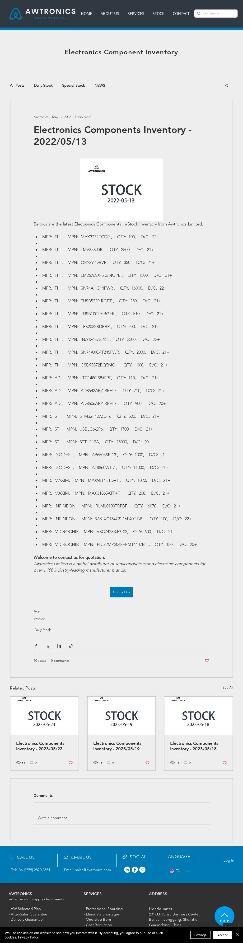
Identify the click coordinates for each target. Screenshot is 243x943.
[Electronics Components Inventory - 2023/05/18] (198, 716)
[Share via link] (71, 646)
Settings (200, 935)
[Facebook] (135, 870)
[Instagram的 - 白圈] (142, 870)
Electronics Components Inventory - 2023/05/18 (194, 746)
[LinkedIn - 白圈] (127, 870)
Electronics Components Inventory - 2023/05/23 (40, 746)
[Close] (237, 935)
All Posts (17, 85)
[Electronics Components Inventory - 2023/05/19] (122, 716)
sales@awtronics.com (93, 870)
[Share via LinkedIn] (59, 646)
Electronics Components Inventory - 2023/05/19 (117, 746)
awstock (40, 618)
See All (228, 687)
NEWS (99, 85)
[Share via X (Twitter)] (47, 646)
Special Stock (73, 85)
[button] (227, 85)
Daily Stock (43, 85)
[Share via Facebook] (36, 646)
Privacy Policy (28, 937)
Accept (222, 935)
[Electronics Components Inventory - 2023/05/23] (44, 716)
